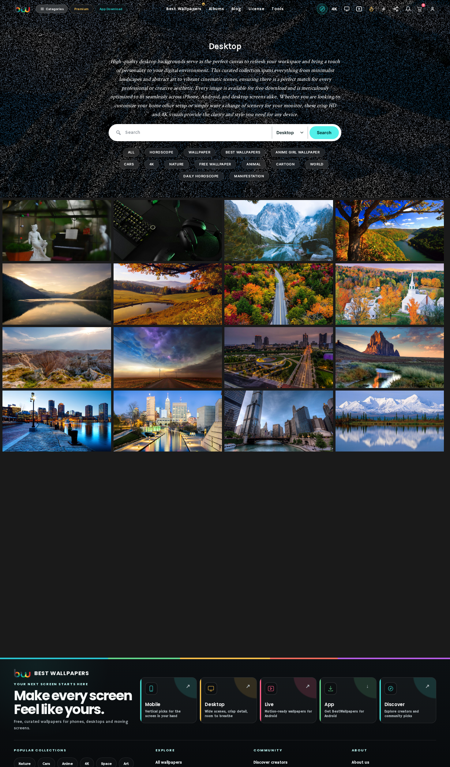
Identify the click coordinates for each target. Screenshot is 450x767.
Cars (129, 164)
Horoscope (161, 152)
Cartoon (285, 164)
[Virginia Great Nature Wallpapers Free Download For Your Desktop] (96, 317)
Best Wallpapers (243, 152)
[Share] (395, 9)
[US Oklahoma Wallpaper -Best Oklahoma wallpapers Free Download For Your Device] (207, 380)
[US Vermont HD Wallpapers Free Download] (429, 317)
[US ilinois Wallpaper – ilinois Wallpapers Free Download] (318, 444)
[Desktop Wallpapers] (346, 9)
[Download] (104, 253)
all (131, 152)
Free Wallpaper (215, 164)
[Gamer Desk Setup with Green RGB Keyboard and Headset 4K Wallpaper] (207, 253)
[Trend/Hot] (371, 9)
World (317, 164)
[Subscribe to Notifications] (408, 9)
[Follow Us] (383, 9)
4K (151, 164)
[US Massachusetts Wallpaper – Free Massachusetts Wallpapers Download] (96, 444)
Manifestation (249, 176)
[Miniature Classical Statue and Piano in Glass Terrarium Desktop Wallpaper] (96, 253)
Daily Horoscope (201, 176)
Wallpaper (199, 152)
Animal (253, 164)
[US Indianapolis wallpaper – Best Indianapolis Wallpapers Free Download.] (207, 444)
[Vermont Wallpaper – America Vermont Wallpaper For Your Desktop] (318, 317)
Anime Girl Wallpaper (298, 152)
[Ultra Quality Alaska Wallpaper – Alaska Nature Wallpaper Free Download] (429, 444)
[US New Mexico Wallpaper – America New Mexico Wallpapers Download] (429, 380)
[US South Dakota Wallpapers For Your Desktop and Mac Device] (96, 380)
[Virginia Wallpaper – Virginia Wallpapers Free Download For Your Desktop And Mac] (429, 253)
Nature (176, 164)
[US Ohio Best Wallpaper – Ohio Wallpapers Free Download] (318, 380)
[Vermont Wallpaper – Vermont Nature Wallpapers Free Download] (207, 317)
